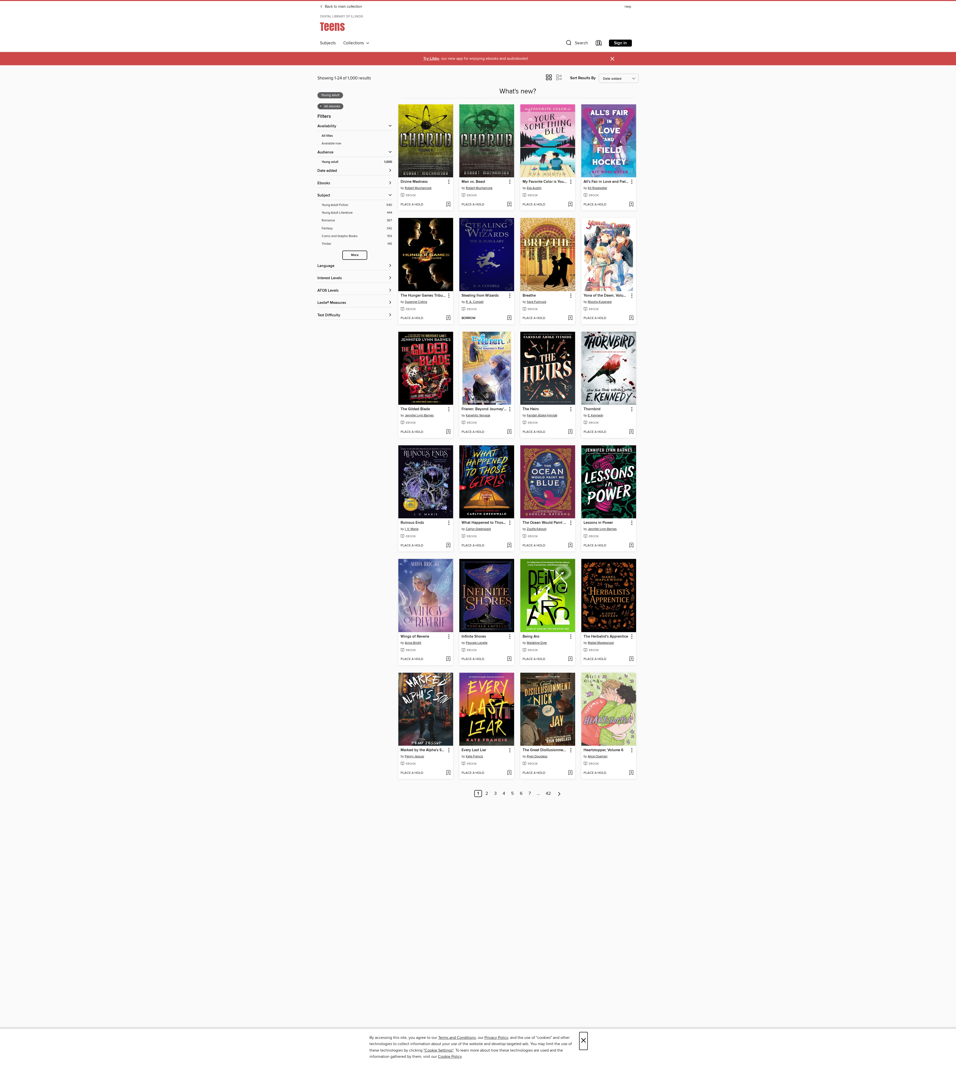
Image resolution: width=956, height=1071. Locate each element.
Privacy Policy (496, 1037)
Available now (331, 143)
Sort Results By (583, 78)
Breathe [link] (529, 295)
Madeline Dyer (537, 643)
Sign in (620, 43)
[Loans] (599, 44)
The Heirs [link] (531, 409)
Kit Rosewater (597, 188)
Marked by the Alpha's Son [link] (423, 750)
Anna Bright (413, 643)
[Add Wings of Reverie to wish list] (448, 659)
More (354, 255)
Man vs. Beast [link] (473, 182)
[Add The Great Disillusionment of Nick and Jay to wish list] (570, 773)
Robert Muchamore (418, 188)
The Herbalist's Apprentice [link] (606, 636)
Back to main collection (343, 6)
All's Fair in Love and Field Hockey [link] (606, 182)
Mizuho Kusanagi (600, 302)
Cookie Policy (450, 1056)
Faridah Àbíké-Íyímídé (542, 415)
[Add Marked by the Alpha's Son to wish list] (448, 773)
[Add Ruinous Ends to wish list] (448, 545)
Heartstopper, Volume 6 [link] (603, 750)
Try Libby (431, 58)
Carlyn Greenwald (478, 529)
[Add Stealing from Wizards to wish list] (509, 318)
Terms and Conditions (457, 1037)
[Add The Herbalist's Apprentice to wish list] (631, 659)
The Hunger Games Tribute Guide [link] (423, 295)
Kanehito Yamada (478, 415)
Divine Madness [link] (414, 182)
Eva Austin (534, 188)
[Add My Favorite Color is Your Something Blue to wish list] (570, 204)
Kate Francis (474, 756)
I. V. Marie (411, 529)
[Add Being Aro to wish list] (570, 659)
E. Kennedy (595, 415)
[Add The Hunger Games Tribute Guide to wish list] (448, 318)
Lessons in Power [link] (598, 523)
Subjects (328, 43)
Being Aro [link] (531, 636)
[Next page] (559, 794)
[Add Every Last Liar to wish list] (509, 773)
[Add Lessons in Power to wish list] (631, 545)
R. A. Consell (474, 302)
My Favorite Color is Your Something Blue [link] (545, 182)
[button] (576, 44)
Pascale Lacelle (476, 643)
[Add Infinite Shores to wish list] (509, 659)
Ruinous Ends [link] (412, 523)
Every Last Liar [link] (474, 750)
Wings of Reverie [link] (415, 636)
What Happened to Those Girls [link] (484, 523)
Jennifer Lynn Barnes (419, 415)
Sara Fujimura (536, 302)
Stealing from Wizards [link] (480, 295)
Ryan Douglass (537, 756)
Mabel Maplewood (601, 643)
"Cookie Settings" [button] (438, 1050)
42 (548, 793)
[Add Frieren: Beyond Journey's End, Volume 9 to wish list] (509, 432)
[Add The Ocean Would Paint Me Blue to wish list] (570, 545)
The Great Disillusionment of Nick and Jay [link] (545, 750)
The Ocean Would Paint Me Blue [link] (545, 523)
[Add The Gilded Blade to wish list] (448, 432)
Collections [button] (354, 43)
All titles (327, 136)
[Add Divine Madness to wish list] (448, 204)
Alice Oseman (597, 756)
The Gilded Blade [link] (415, 409)
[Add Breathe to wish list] (570, 318)
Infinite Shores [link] (474, 636)
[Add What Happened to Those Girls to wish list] (509, 545)
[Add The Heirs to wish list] (570, 432)
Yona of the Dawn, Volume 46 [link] (606, 295)
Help (628, 7)
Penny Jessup (414, 756)
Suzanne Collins (416, 302)
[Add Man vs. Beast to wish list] (509, 204)
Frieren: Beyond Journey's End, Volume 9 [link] (484, 409)
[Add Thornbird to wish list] (631, 432)
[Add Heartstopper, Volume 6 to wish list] (631, 773)
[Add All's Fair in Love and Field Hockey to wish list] (631, 204)
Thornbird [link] (592, 409)
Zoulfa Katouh (536, 529)
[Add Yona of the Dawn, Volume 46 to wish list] (631, 318)
